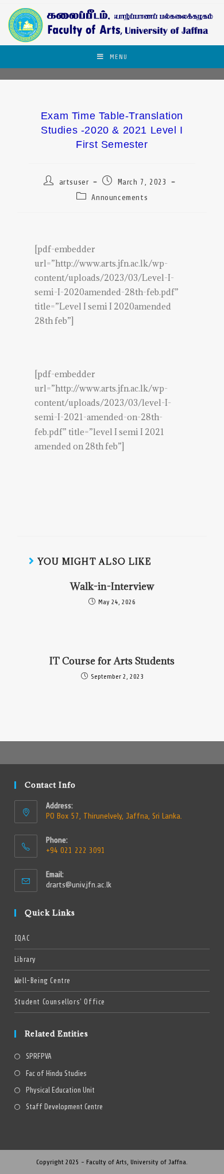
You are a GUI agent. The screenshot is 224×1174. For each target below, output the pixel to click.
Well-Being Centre (42, 981)
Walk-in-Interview (112, 586)
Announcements (119, 197)
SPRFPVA (39, 1056)
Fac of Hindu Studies (56, 1074)
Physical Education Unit (60, 1090)
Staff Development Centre (64, 1107)
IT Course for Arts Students (112, 661)
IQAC (21, 938)
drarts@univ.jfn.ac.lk (78, 885)
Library (25, 960)
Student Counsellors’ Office (59, 1002)
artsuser (74, 182)
